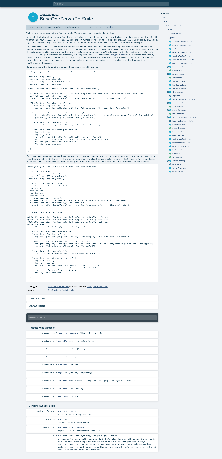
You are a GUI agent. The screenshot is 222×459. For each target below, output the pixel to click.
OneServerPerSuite (181, 146)
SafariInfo (177, 164)
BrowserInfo (177, 70)
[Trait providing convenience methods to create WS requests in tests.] (170, 172)
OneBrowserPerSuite (181, 139)
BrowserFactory (179, 67)
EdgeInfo (176, 96)
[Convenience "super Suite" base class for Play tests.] (170, 153)
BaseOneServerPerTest (182, 63)
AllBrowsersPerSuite (182, 42)
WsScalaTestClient (181, 172)
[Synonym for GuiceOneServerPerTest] (170, 150)
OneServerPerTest (180, 150)
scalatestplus (49, 14)
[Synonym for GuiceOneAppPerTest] (170, 135)
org (41, 14)
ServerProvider (179, 168)
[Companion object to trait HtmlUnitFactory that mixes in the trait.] (168, 110)
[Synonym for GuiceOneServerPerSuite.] (170, 146)
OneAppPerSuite (179, 132)
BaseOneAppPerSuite (181, 52)
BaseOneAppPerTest (181, 56)
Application (70, 411)
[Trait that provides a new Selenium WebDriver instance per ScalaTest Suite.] (170, 139)
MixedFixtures (178, 125)
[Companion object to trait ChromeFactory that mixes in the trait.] (168, 74)
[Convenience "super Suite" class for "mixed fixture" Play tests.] (170, 128)
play (57, 14)
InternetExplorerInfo (182, 121)
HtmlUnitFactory (179, 110)
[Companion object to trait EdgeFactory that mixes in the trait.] (168, 92)
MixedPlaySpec (178, 128)
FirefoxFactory (179, 103)
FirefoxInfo (177, 106)
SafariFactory (178, 161)
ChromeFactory (178, 74)
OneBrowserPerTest (181, 143)
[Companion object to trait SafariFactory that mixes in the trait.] (168, 161)
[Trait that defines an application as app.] (170, 49)
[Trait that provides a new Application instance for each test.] (170, 56)
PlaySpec (176, 153)
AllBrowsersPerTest (181, 45)
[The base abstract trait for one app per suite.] (170, 52)
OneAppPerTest (178, 135)
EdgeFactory (177, 92)
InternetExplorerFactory (184, 117)
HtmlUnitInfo (178, 114)
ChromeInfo (177, 78)
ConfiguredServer (180, 89)
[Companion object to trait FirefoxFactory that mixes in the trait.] (168, 103)
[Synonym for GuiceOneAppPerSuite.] (170, 132)
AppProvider (177, 49)
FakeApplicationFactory (183, 99)
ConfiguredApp (178, 81)
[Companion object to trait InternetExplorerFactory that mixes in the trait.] (168, 117)
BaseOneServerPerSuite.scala (61, 290)
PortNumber (177, 157)
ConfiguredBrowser (181, 85)
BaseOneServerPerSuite (183, 60)
